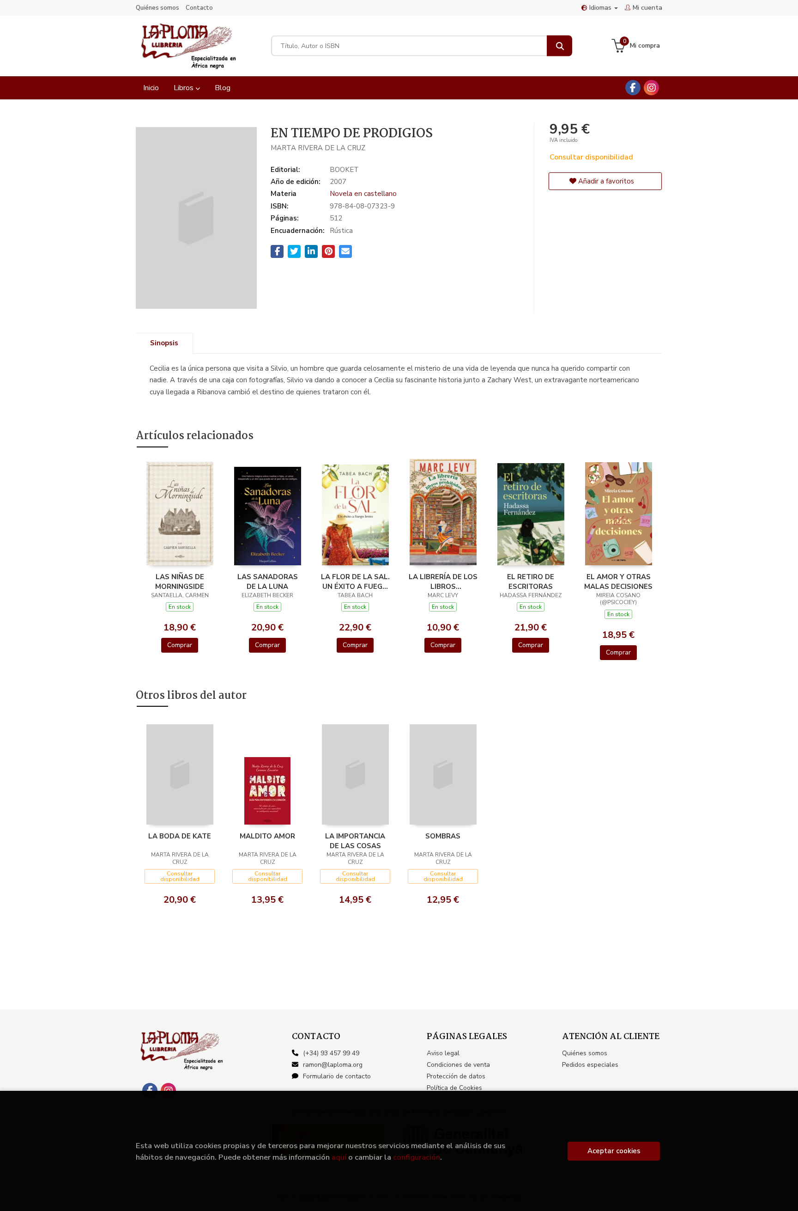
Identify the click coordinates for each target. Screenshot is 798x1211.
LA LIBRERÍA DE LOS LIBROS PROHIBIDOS (443, 581)
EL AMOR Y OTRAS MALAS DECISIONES (618, 581)
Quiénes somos (157, 8)
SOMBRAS (442, 836)
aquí (339, 1157)
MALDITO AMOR (267, 836)
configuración (416, 1157)
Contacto (199, 8)
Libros (184, 88)
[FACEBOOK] (633, 87)
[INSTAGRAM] (651, 87)
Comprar (179, 645)
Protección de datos (456, 1076)
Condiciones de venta (458, 1064)
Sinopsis (164, 343)
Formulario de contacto (337, 1076)
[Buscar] (559, 46)
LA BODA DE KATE (179, 836)
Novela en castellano (363, 193)
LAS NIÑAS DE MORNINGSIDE (179, 581)
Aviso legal (443, 1053)
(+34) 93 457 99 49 (331, 1053)
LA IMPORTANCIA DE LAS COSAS (355, 841)
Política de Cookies (454, 1087)
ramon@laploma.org (333, 1064)
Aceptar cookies (614, 1151)
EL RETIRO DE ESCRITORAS (530, 581)
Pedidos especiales (590, 1064)
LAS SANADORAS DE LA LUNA (267, 581)
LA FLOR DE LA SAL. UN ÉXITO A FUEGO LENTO (355, 581)
